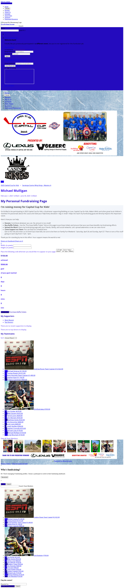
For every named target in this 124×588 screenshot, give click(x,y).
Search (21, 26)
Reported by (4, 584)
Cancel (9, 484)
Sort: (2, 338)
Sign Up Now (9, 47)
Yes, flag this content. (8, 586)
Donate (7, 8)
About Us (8, 12)
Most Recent (9, 320)
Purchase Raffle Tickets (17, 312)
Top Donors (9, 322)
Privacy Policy (6, 464)
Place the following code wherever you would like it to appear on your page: (28, 252)
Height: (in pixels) (7, 248)
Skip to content (5, 1)
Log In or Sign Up (6, 3)
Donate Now (5, 312)
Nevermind (5, 477)
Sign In (18, 66)
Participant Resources (11, 19)
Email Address (10, 52)
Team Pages (8, 15)
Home (6, 6)
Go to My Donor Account (7, 24)
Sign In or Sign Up (11, 38)
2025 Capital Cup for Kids (10, 185)
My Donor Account (19, 49)
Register (7, 10)
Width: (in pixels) (7, 245)
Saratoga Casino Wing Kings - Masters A (36, 185)
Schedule (7, 14)
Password (8, 54)
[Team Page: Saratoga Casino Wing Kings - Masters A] (17, 182)
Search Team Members (26, 486)
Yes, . (3, 484)
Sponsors (7, 17)
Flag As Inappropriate (20, 464)
